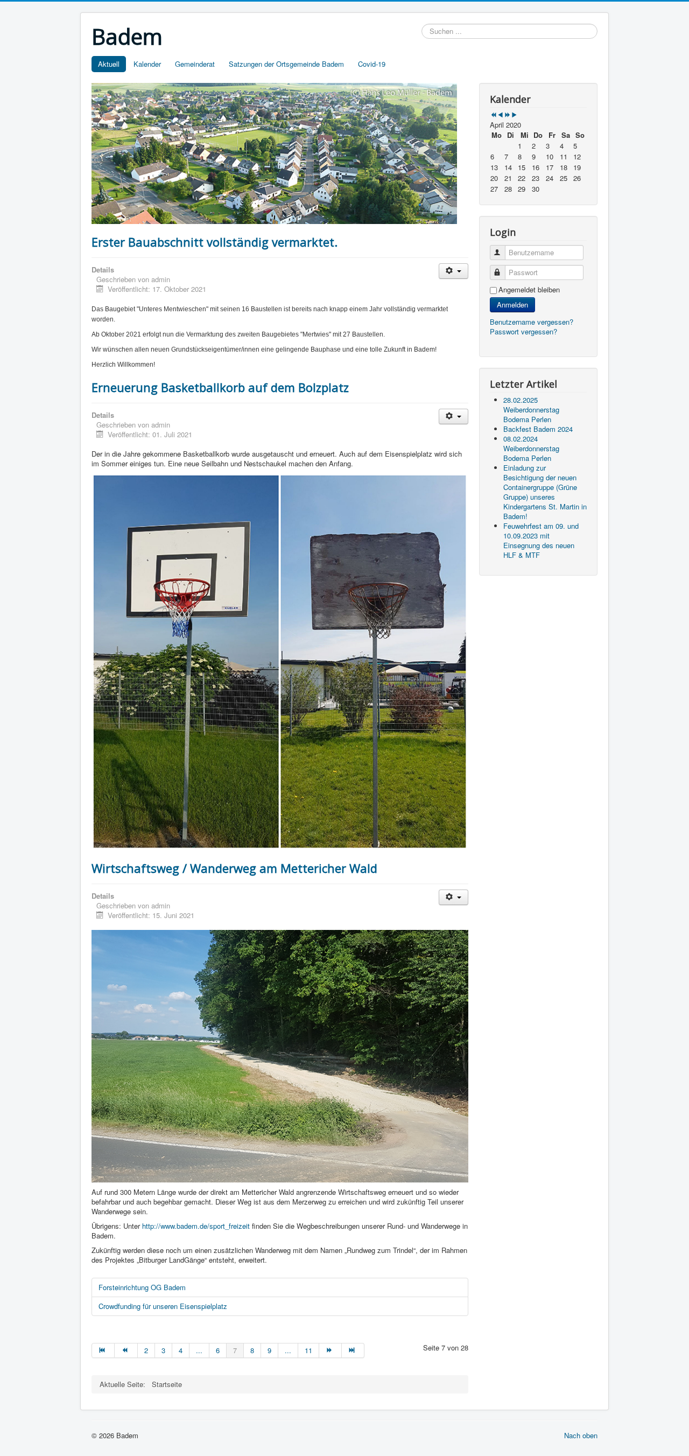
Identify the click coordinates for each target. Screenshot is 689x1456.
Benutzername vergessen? (531, 322)
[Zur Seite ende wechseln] (353, 1350)
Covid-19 (371, 64)
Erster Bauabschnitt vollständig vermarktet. (215, 242)
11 (308, 1350)
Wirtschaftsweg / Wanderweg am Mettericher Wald (234, 868)
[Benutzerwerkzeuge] (453, 271)
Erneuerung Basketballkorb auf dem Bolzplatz (220, 387)
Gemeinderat (195, 64)
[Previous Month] (500, 115)
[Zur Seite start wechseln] (103, 1350)
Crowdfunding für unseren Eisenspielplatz (163, 1306)
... (199, 1350)
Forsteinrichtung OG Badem (142, 1287)
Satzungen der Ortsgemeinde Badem (286, 64)
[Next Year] (507, 115)
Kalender (147, 64)
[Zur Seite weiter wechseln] (330, 1350)
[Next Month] (514, 115)
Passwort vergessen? (523, 331)
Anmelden (512, 304)
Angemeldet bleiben (529, 290)
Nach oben (580, 1435)
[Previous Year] (493, 115)
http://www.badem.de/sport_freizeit (196, 1226)
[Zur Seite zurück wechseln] (126, 1350)
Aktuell (108, 64)
